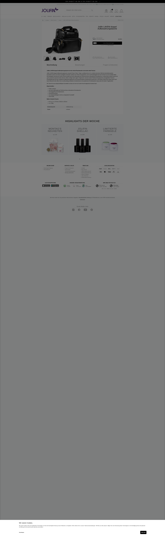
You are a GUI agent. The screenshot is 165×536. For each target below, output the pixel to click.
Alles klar (143, 532)
